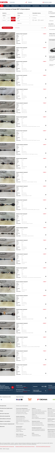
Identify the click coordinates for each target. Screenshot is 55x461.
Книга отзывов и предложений (7, 423)
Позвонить (25, 387)
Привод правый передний (22, 89)
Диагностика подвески (36, 409)
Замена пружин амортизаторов (38, 412)
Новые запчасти (14, 5)
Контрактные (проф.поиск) (6, 408)
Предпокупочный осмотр (21, 412)
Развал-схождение (20, 423)
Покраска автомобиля (36, 435)
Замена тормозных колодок (37, 423)
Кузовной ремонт (35, 434)
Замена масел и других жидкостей (23, 409)
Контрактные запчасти (26, 5)
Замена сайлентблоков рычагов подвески (38, 414)
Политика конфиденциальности (43, 446)
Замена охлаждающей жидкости (38, 429)
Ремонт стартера (19, 431)
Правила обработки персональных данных (25, 446)
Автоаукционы (36, 5)
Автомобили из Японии (5, 418)
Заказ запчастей (44, 5)
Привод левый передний (21, 33)
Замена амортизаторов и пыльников (39, 411)
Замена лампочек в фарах (21, 435)
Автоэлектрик (19, 427)
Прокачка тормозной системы (38, 425)
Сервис (7, 5)
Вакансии (2, 426)
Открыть (50, 389)
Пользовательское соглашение (7, 446)
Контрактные (3, 405)
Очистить (18, 27)
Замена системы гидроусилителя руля (22, 422)
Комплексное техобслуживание (22, 411)
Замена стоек (34, 415)
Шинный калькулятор (5, 416)
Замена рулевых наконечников (22, 420)
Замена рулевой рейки (20, 417)
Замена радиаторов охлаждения (38, 430)
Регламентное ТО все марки (21, 413)
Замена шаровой (35, 417)
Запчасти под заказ (4, 413)
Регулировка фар (19, 436)
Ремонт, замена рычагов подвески (39, 418)
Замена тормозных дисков (37, 422)
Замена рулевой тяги (20, 418)
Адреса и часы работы (5, 421)
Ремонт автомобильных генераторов (21, 430)
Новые (1, 410)
